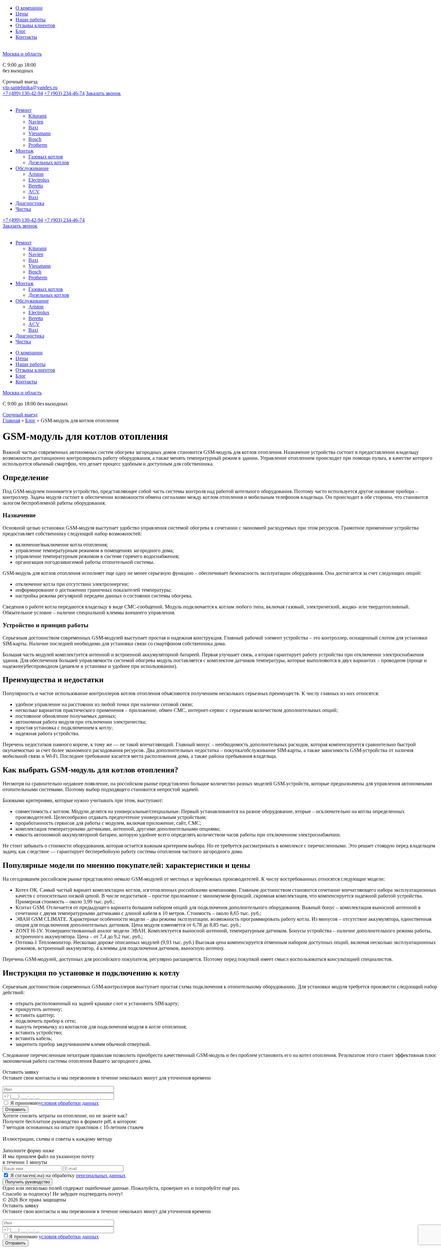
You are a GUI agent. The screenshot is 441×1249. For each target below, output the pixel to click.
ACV (34, 191)
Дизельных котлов (48, 162)
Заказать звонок (103, 93)
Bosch (34, 139)
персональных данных (101, 1175)
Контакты (26, 37)
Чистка (23, 209)
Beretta (35, 185)
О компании (29, 8)
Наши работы (30, 19)
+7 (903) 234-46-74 (64, 93)
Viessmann (39, 133)
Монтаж (24, 151)
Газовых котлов (45, 156)
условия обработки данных (69, 1103)
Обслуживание (32, 168)
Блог (20, 31)
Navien (35, 121)
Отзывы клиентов (35, 25)
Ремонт (23, 110)
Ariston (36, 174)
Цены (21, 13)
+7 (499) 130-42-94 (23, 93)
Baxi (33, 127)
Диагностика (29, 203)
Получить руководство (27, 1181)
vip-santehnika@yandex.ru (30, 87)
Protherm (37, 145)
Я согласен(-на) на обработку (68, 1175)
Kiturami (37, 116)
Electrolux (38, 180)
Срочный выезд (20, 414)
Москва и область (22, 54)
